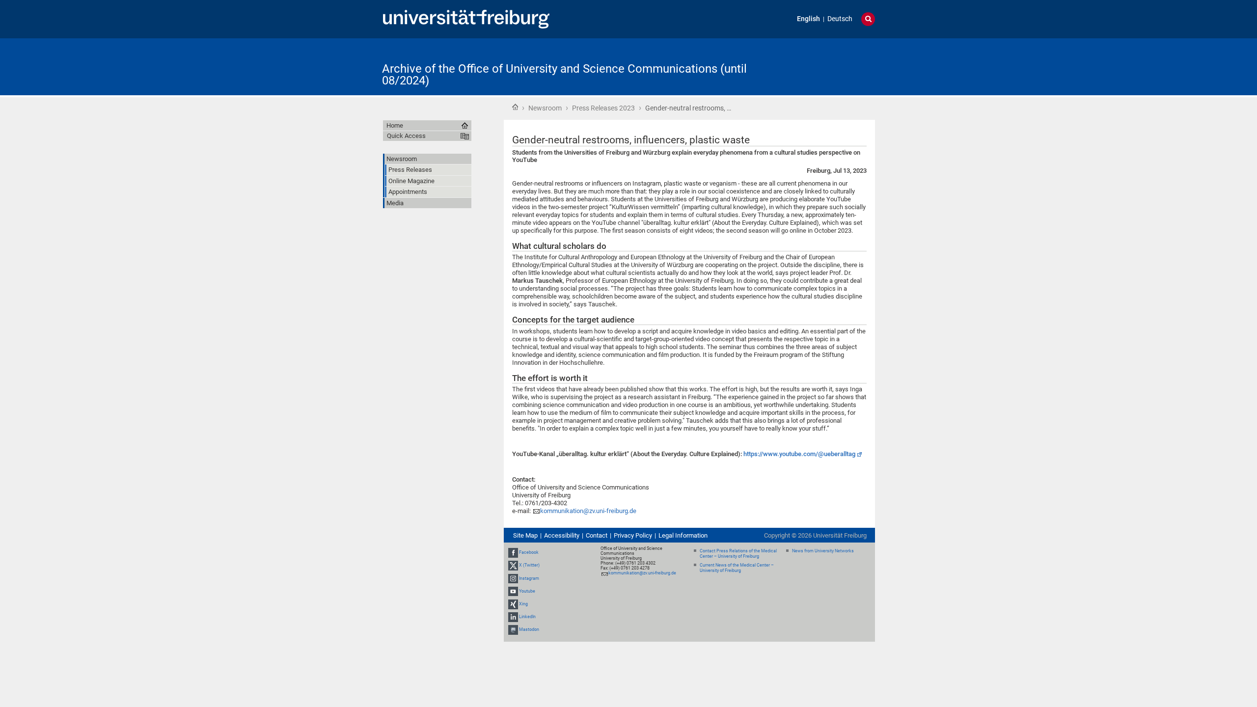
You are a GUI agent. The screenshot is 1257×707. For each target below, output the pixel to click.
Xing (523, 603)
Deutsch (839, 19)
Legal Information (683, 535)
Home (515, 107)
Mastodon (529, 629)
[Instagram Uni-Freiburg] (513, 578)
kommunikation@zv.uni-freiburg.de (588, 511)
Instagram (529, 578)
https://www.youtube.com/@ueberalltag (799, 454)
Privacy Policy (633, 535)
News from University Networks (823, 550)
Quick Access (406, 135)
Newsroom (545, 108)
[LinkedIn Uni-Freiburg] (513, 616)
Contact (596, 535)
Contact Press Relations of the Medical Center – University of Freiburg (738, 553)
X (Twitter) (529, 565)
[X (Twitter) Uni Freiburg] (513, 565)
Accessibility (561, 535)
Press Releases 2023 (603, 108)
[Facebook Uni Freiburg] (513, 552)
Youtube (527, 591)
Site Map (525, 535)
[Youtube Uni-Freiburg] (513, 591)
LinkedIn (527, 616)
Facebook (529, 552)
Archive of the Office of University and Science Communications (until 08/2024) (564, 74)
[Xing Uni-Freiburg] (513, 603)
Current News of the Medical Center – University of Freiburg (737, 568)
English (808, 19)
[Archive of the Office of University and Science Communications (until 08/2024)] (827, 66)
